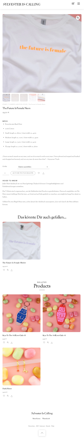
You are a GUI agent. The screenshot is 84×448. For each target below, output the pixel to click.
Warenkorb (46, 419)
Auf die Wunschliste (22, 173)
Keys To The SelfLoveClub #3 (14, 335)
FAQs (52, 426)
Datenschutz (31, 426)
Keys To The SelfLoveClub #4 (54, 335)
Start (5, 104)
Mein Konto (36, 419)
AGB (37, 426)
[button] (78, 18)
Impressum (42, 426)
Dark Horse (7, 389)
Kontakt (48, 426)
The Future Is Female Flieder (14, 263)
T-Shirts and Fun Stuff (18, 104)
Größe (5, 166)
